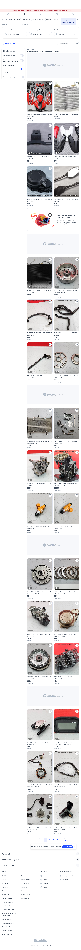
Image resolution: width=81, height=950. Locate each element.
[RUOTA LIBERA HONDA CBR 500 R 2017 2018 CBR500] (66, 362)
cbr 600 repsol (15, 19)
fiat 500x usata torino (52, 19)
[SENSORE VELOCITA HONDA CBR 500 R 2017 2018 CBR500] (66, 814)
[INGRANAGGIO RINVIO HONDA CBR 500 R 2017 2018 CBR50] (40, 578)
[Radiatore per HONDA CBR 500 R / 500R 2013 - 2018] (40, 277)
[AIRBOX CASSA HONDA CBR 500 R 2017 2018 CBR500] (66, 663)
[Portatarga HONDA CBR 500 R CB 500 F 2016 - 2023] (40, 143)
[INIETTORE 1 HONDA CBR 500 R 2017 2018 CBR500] (66, 513)
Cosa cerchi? (8, 30)
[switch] (22, 55)
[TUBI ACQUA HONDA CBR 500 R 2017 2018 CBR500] (66, 319)
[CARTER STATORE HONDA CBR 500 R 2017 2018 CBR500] (66, 621)
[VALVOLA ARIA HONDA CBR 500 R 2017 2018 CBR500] (40, 729)
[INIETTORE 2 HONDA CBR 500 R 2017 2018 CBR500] (40, 513)
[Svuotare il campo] (24, 34)
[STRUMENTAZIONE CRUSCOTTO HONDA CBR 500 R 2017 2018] (66, 729)
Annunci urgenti (8, 77)
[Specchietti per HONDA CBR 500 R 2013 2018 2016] (66, 186)
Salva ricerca (10, 44)
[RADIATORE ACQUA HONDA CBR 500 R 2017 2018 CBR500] (40, 428)
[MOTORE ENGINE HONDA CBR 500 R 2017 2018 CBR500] (66, 470)
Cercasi (6, 72)
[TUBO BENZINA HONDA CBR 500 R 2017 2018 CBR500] (40, 319)
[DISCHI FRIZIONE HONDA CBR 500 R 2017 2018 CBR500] (66, 578)
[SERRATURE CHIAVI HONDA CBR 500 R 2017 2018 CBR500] (40, 814)
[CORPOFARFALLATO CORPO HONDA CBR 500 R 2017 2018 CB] (40, 621)
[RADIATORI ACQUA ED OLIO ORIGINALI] (66, 101)
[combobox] (15, 34)
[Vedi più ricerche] (77, 19)
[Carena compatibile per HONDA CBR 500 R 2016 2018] (40, 101)
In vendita (7, 69)
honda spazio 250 (38, 19)
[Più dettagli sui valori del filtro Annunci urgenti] (15, 77)
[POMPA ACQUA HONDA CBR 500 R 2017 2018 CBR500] (40, 470)
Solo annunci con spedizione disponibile (10, 60)
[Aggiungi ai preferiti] (50, 83)
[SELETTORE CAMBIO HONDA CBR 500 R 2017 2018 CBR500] (40, 362)
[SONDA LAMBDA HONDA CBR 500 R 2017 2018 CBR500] (66, 771)
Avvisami (69, 846)
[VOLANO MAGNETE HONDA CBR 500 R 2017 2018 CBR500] (66, 277)
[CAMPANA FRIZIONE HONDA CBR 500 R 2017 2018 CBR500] (40, 663)
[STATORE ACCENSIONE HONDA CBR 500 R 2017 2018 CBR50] (40, 771)
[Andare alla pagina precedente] (41, 840)
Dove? (56, 30)
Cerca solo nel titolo (9, 56)
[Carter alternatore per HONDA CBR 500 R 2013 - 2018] (40, 186)
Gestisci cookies (7, 898)
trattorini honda (26, 19)
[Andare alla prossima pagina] (66, 840)
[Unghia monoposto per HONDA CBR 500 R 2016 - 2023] (66, 143)
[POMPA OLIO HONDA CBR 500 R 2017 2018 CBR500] (66, 428)
